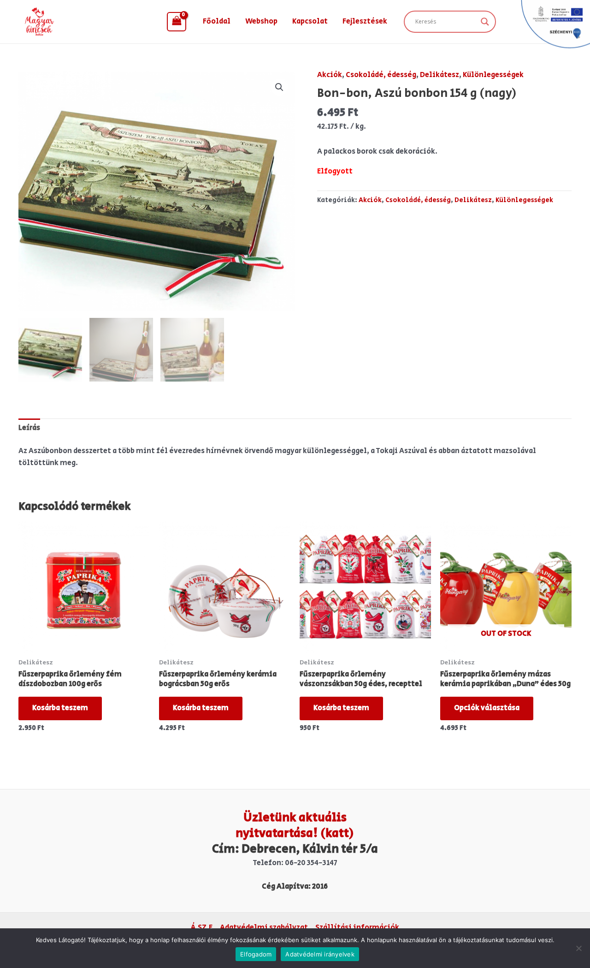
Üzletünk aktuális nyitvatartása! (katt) (295, 825)
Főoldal (216, 21)
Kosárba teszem (60, 708)
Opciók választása (486, 708)
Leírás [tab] (29, 428)
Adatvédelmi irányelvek (319, 954)
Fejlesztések (364, 21)
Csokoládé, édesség (381, 75)
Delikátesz (439, 75)
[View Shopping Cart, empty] (176, 21)
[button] (279, 87)
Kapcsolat (310, 21)
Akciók (329, 75)
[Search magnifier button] (484, 21)
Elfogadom (255, 954)
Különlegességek (493, 75)
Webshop (261, 21)
